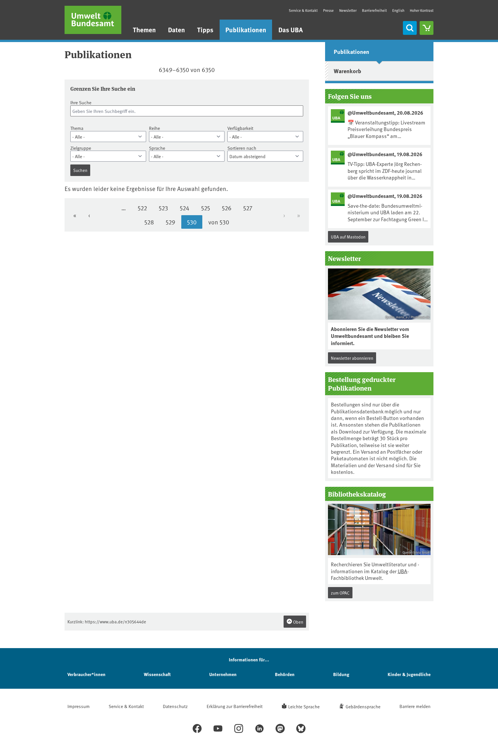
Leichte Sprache (304, 706)
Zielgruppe (80, 148)
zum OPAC (340, 593)
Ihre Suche (80, 102)
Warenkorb (347, 71)
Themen (144, 29)
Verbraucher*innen (86, 674)
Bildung (341, 674)
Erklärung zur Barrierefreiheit (235, 706)
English (398, 10)
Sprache (157, 148)
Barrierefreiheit (374, 10)
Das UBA (290, 29)
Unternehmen (223, 674)
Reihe (154, 128)
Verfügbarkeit (240, 128)
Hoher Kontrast (421, 10)
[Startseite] (93, 20)
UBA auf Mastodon (348, 237)
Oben (297, 622)
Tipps (205, 29)
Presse (328, 10)
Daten (176, 29)
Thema (76, 128)
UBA (402, 571)
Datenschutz (175, 706)
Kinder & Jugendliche (409, 674)
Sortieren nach (241, 148)
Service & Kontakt (303, 10)
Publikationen (245, 29)
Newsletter (347, 10)
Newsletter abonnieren (352, 358)
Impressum (78, 706)
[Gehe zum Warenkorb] (426, 28)
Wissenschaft (157, 674)
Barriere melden (415, 706)
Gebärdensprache (363, 706)
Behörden (285, 674)
